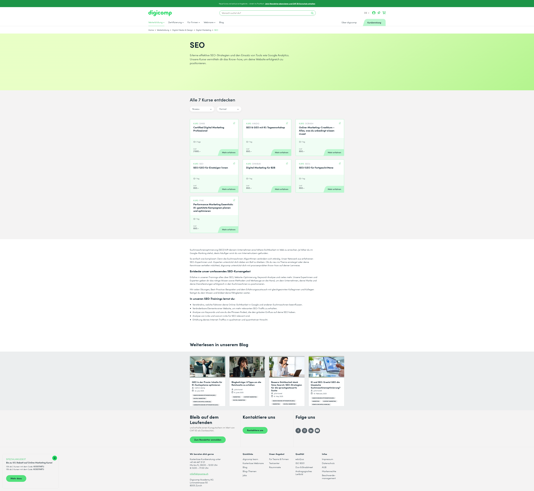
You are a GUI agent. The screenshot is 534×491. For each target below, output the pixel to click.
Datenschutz (328, 463)
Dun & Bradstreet (304, 467)
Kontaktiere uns (255, 430)
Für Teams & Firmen (279, 459)
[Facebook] (298, 430)
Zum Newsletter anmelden (207, 439)
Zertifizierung (175, 22)
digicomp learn (250, 459)
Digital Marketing (203, 30)
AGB (324, 467)
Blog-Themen (249, 471)
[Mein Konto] (373, 13)
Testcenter (274, 463)
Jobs (245, 475)
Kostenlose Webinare (253, 463)
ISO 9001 (300, 463)
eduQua (300, 459)
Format (223, 108)
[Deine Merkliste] (378, 12)
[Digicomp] (160, 13)
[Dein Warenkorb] (384, 12)
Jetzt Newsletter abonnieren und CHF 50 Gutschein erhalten (290, 3)
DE (366, 12)
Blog (221, 22)
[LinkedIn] (311, 430)
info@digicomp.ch (199, 473)
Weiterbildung (155, 22)
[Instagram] (304, 430)
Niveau (195, 108)
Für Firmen (192, 22)
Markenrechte (329, 471)
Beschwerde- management (329, 477)
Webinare (208, 22)
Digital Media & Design (182, 30)
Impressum (327, 459)
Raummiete (275, 467)
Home (151, 30)
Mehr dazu (16, 478)
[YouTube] (317, 430)
